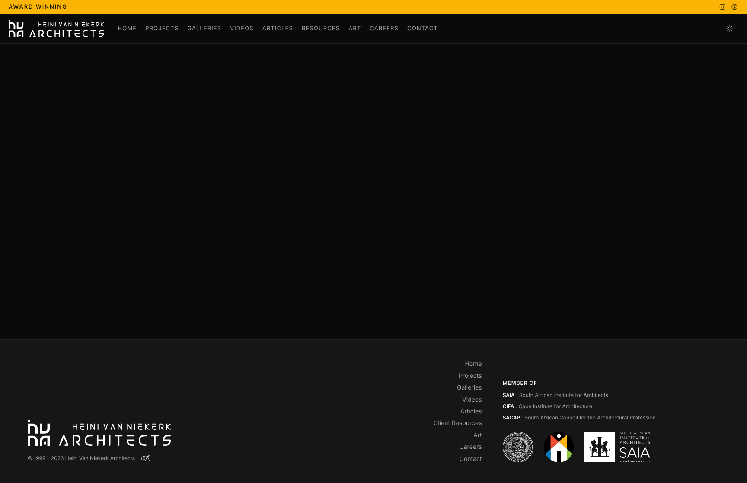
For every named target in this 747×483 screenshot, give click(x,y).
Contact (422, 28)
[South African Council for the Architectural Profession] (559, 447)
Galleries (204, 28)
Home (127, 28)
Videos (242, 28)
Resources (321, 28)
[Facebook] (734, 7)
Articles (277, 28)
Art (354, 28)
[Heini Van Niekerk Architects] (56, 28)
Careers (384, 28)
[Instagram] (722, 7)
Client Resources (458, 423)
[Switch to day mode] (729, 28)
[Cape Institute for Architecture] (518, 447)
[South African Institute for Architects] (617, 447)
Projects (162, 28)
